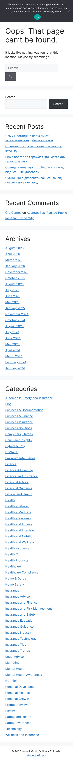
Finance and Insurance (21, 476)
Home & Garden (16, 578)
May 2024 (12, 344)
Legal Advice (14, 656)
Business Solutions (18, 428)
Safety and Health (18, 717)
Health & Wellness (18, 518)
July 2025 (12, 290)
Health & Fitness (17, 506)
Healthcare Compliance (21, 572)
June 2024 (13, 338)
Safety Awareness (18, 723)
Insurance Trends (17, 650)
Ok (37, 17)
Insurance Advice (17, 596)
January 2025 (15, 308)
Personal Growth (17, 699)
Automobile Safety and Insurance (29, 398)
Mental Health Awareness (23, 674)
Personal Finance (17, 692)
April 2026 (12, 254)
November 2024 (17, 314)
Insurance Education (19, 620)
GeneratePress (36, 755)
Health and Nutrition (19, 536)
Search (10, 97)
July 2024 (12, 332)
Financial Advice (17, 482)
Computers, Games (19, 434)
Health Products (16, 560)
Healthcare (13, 566)
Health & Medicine (18, 512)
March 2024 (14, 356)
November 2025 (16, 272)
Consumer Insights (18, 440)
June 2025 (12, 296)
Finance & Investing (19, 470)
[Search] (10, 76)
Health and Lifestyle (19, 530)
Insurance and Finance (21, 602)
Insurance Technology (20, 638)
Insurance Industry (18, 632)
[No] (68, 11)
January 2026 (15, 266)
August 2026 (14, 248)
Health (10, 500)
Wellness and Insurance (22, 735)
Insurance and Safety (20, 614)
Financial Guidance (18, 488)
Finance (10, 464)
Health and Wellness (20, 542)
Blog (8, 404)
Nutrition (11, 680)
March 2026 (14, 260)
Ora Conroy (13, 212)
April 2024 (12, 350)
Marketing (12, 662)
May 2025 (12, 302)
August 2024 (14, 326)
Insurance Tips (15, 644)
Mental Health (15, 668)
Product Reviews (17, 705)
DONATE (11, 452)
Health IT (11, 554)
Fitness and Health (18, 494)
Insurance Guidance (19, 626)
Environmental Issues (20, 458)
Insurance (12, 590)
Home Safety (14, 584)
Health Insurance (17, 548)
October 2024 (15, 320)
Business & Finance (19, 416)
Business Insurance (19, 422)
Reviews (11, 711)
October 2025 (15, 278)
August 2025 (14, 284)
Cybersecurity (15, 446)
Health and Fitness (18, 524)
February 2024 (15, 362)
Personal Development (21, 686)
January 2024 (15, 368)
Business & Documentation (24, 410)
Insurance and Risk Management (28, 608)
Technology (13, 729)
